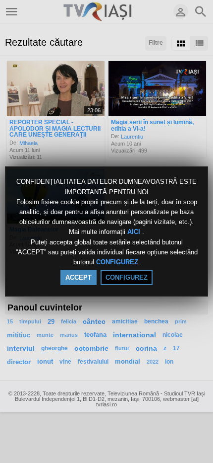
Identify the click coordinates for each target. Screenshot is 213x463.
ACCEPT (78, 277)
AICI (134, 232)
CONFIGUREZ (117, 262)
